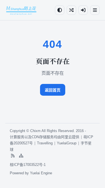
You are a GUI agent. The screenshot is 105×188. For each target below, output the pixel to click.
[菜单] (95, 10)
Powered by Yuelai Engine (31, 173)
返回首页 (52, 90)
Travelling (45, 143)
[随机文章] (71, 10)
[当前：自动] (59, 10)
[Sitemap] (21, 155)
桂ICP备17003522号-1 (28, 165)
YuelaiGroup (66, 143)
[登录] (83, 10)
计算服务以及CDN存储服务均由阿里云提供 (44, 137)
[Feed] (12, 155)
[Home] (21, 10)
